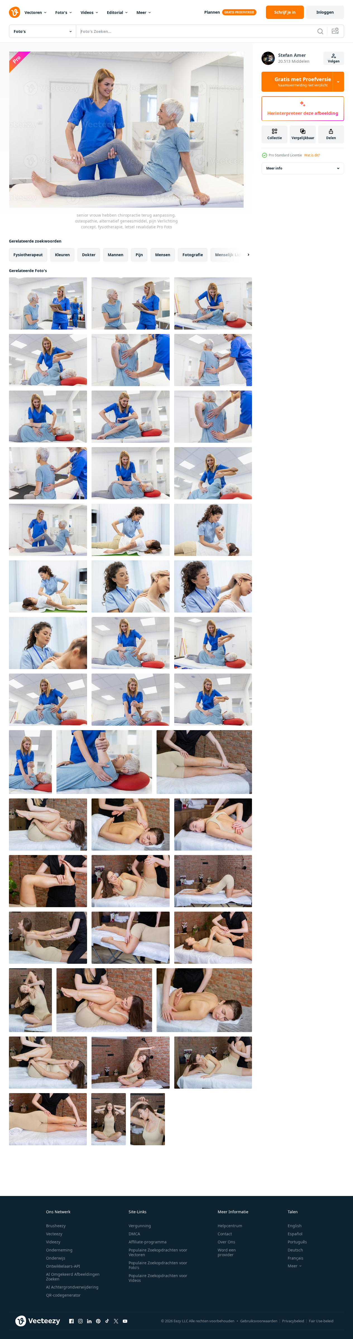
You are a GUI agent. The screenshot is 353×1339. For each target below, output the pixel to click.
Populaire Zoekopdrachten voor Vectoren (158, 1252)
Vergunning (140, 1225)
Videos (87, 12)
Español (295, 1233)
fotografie (192, 254)
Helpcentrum (230, 1225)
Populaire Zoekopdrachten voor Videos (158, 1278)
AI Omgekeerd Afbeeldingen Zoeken (73, 1277)
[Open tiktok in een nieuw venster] (107, 1321)
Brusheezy (56, 1225)
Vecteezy (54, 1233)
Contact (225, 1233)
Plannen (212, 12)
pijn (139, 254)
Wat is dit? (312, 155)
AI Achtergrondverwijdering (72, 1287)
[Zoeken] (320, 31)
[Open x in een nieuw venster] (116, 1321)
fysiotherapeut (28, 254)
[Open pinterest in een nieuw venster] (98, 1321)
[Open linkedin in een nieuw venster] (89, 1321)
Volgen (334, 61)
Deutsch (295, 1250)
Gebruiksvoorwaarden (258, 1320)
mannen (115, 254)
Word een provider (227, 1252)
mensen (162, 254)
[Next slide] (244, 254)
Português (297, 1241)
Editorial (115, 12)
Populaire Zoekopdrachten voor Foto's (158, 1265)
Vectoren (33, 12)
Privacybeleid (293, 1320)
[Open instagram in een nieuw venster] (80, 1321)
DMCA (134, 1233)
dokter (88, 254)
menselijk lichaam (233, 254)
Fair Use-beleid (321, 1320)
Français (295, 1258)
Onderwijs (55, 1258)
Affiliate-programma (148, 1241)
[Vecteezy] (14, 12)
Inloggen (325, 12)
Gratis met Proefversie (303, 82)
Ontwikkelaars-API (63, 1266)
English (295, 1225)
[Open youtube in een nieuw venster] (125, 1321)
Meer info (274, 168)
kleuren (62, 254)
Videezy (53, 1241)
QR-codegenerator (63, 1295)
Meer (141, 12)
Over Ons (226, 1241)
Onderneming (59, 1250)
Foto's (61, 12)
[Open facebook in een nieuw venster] (71, 1321)
